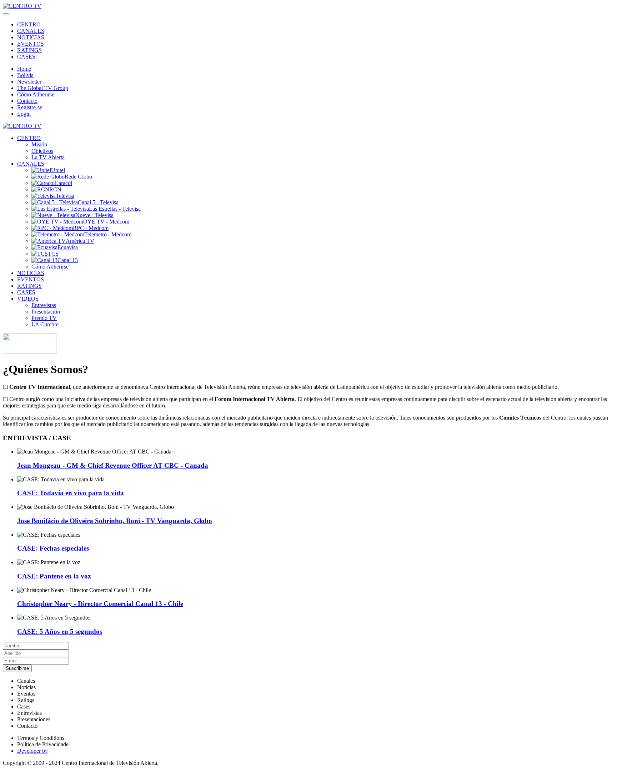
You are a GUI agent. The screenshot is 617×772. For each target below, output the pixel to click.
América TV (80, 241)
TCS (53, 254)
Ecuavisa (67, 247)
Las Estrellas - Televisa (115, 209)
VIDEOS (28, 299)
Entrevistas (43, 305)
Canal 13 (67, 260)
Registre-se (29, 107)
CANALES (30, 31)
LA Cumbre (45, 324)
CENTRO (29, 24)
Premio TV (44, 318)
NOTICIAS (30, 37)
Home (24, 69)
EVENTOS (30, 44)
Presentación (45, 312)
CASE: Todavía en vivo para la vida (70, 493)
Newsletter (29, 82)
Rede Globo (78, 177)
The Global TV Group (42, 88)
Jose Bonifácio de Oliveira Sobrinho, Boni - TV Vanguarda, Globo (114, 521)
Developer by (32, 751)
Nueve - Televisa (94, 215)
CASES (26, 57)
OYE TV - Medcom (106, 222)
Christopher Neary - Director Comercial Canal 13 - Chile (100, 603)
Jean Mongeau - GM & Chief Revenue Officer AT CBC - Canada (112, 465)
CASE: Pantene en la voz (54, 576)
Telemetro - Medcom (107, 234)
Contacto (27, 101)
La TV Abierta (48, 157)
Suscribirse (17, 668)
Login (24, 114)
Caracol (63, 183)
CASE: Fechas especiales (53, 548)
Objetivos (42, 151)
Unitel (58, 170)
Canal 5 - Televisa (98, 202)
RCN (55, 189)
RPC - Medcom (91, 228)
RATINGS (29, 50)
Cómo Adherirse (35, 94)
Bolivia (25, 75)
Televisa (65, 196)
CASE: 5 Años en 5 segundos (59, 631)
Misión (39, 144)
